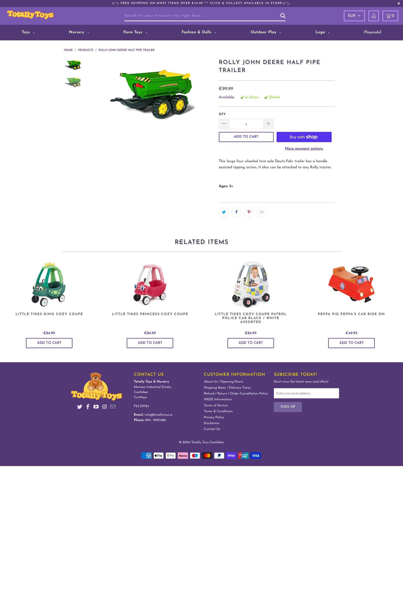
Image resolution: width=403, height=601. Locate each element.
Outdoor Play (264, 32)
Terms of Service (216, 405)
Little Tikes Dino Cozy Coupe (49, 284)
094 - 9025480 (155, 420)
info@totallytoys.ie (158, 415)
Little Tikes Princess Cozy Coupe (150, 284)
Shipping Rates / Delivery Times (227, 388)
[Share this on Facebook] (236, 212)
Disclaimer (211, 423)
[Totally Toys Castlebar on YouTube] (96, 408)
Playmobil (372, 32)
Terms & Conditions (218, 411)
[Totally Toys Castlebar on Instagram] (104, 408)
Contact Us (212, 429)
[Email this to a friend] (262, 212)
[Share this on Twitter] (224, 212)
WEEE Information (218, 399)
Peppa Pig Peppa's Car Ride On (351, 284)
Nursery (77, 32)
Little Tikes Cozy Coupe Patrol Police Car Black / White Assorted (251, 284)
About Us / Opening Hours (223, 381)
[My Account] (374, 16)
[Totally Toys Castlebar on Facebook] (87, 408)
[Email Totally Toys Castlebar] (113, 408)
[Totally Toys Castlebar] (36, 15)
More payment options (304, 149)
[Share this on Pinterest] (249, 212)
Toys (26, 32)
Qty (222, 114)
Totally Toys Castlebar (207, 442)
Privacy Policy (214, 417)
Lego (321, 32)
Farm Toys (133, 32)
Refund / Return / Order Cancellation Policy (236, 393)
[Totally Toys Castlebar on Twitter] (79, 408)
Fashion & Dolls (197, 32)
